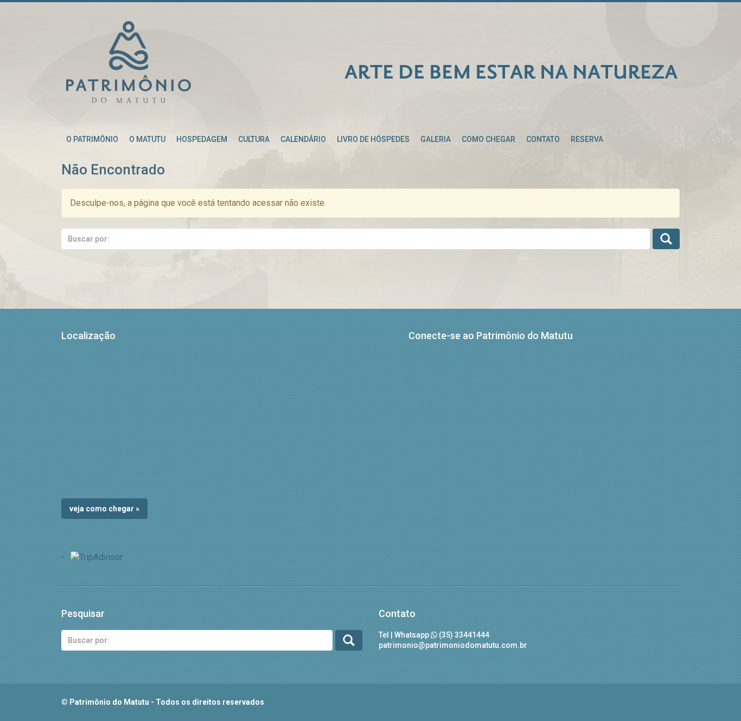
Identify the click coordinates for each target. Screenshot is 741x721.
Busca (666, 239)
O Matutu (147, 139)
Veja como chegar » (104, 508)
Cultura (254, 139)
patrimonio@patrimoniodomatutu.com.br (453, 645)
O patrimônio (92, 139)
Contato (543, 139)
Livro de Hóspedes (373, 139)
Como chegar (488, 139)
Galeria (435, 139)
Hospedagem (201, 139)
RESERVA (587, 139)
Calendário (303, 139)
